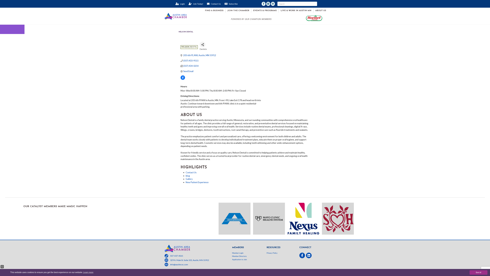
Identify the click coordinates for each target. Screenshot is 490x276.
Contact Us (191, 172)
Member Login (237, 253)
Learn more (88, 272)
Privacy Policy (272, 253)
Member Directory (239, 256)
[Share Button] (202, 44)
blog (188, 175)
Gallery (189, 179)
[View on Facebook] (183, 79)
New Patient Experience (197, 182)
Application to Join (239, 259)
